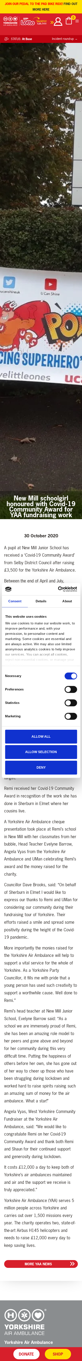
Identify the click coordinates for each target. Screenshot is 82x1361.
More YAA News (38, 1264)
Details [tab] (41, 601)
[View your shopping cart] (69, 21)
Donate (26, 1354)
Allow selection (41, 752)
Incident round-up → (65, 39)
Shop (58, 1354)
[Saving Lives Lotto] (37, 22)
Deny (41, 767)
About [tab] (67, 601)
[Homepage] (11, 22)
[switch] (71, 689)
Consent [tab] (14, 601)
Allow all (41, 736)
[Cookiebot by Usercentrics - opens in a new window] (58, 589)
